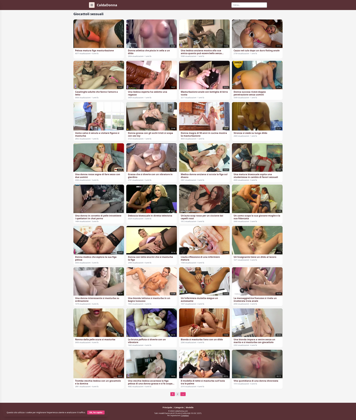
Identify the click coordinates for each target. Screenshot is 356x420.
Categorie (179, 407)
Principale (168, 407)
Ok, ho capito (95, 412)
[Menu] (92, 5)
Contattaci (185, 415)
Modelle (189, 407)
